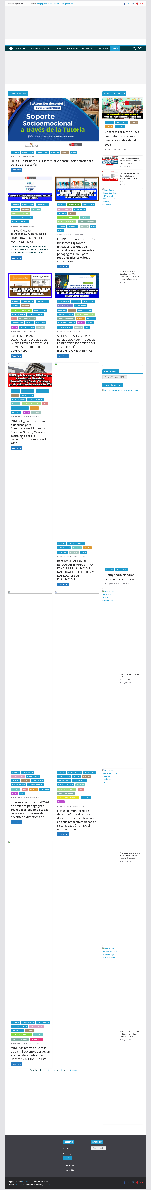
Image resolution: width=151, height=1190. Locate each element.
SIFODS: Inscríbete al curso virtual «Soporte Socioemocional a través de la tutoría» (52, 162)
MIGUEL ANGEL (17, 156)
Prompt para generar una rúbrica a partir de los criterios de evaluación (130, 855)
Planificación (101, 48)
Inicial (14, 318)
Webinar (60, 230)
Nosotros (67, 1149)
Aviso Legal (67, 1154)
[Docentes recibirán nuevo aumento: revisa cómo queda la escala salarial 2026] (122, 108)
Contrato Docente (64, 209)
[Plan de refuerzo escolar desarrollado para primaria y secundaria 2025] (110, 179)
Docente (47, 48)
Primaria (14, 327)
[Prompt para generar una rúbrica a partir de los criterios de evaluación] (110, 857)
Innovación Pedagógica (87, 222)
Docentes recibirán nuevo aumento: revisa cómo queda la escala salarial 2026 (122, 138)
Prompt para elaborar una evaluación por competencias (130, 676)
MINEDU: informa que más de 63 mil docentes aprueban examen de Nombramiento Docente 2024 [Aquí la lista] (30, 1053)
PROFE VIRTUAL (64, 235)
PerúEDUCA (61, 226)
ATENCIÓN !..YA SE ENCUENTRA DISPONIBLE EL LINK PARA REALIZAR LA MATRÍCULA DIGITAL (29, 236)
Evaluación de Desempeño (20, 213)
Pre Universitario (36, 1039)
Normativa (87, 48)
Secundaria (84, 226)
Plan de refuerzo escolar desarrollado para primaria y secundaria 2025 (129, 177)
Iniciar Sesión (68, 1165)
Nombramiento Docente (20, 408)
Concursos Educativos (76, 543)
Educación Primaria (18, 314)
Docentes (59, 48)
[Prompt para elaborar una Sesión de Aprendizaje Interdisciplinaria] (110, 1035)
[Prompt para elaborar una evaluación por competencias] (110, 678)
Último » (73, 1070)
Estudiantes (72, 48)
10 (61, 1070)
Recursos (90, 323)
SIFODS (73, 152)
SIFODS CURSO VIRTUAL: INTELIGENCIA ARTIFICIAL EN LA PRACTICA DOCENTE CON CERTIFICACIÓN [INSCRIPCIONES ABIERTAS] (76, 343)
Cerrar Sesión (68, 1170)
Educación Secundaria (35, 314)
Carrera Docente (28, 152)
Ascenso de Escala (74, 772)
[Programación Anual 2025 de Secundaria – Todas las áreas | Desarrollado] (110, 162)
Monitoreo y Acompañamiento (68, 798)
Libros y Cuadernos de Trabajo (22, 217)
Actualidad (21, 48)
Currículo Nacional (65, 306)
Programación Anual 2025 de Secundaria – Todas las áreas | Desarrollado (130, 160)
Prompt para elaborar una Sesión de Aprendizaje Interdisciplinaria (130, 1034)
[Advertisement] (75, 22)
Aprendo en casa (74, 205)
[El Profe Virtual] (11, 48)
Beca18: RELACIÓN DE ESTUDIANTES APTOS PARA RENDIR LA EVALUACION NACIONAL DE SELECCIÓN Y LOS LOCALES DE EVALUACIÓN (75, 570)
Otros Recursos (17, 323)
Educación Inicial (40, 310)
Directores (35, 48)
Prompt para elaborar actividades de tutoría (119, 577)
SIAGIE (87, 327)
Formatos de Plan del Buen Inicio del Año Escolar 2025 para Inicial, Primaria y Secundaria (129, 275)
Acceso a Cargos (63, 301)
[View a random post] (140, 48)
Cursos (115, 48)
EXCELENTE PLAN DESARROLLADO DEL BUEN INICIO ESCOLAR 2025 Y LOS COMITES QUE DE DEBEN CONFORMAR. (29, 343)
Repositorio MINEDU (27, 327)
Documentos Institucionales (68, 217)
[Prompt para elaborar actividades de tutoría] (122, 477)
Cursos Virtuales (42, 152)
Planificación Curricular (20, 222)
